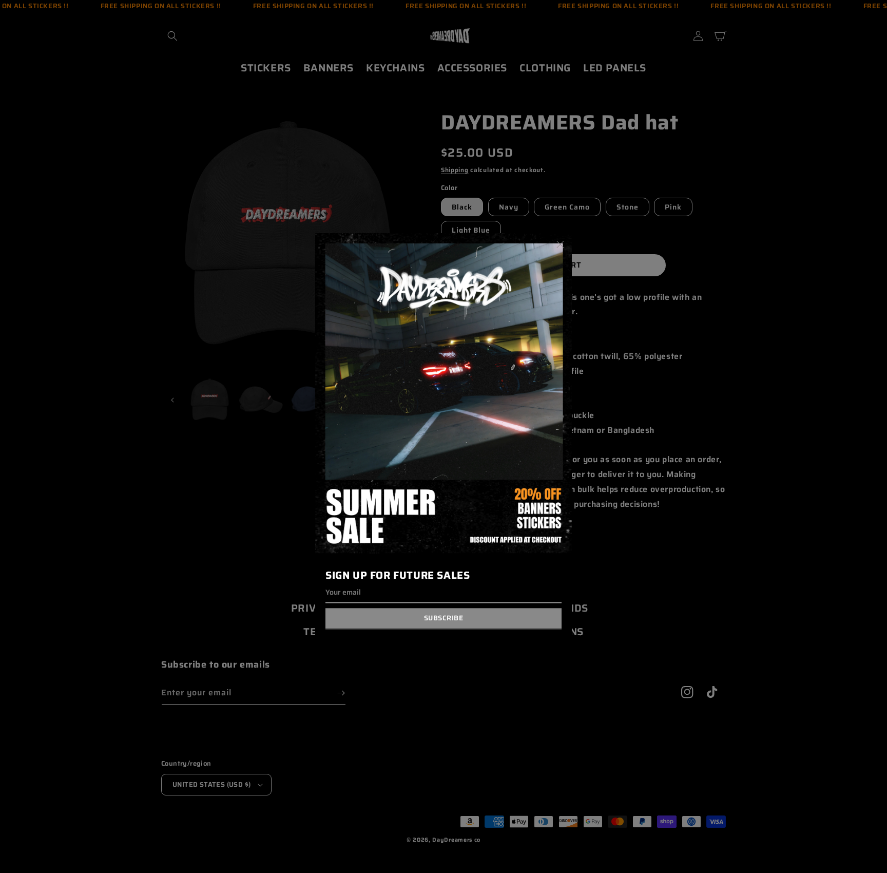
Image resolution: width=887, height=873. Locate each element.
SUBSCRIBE (444, 618)
